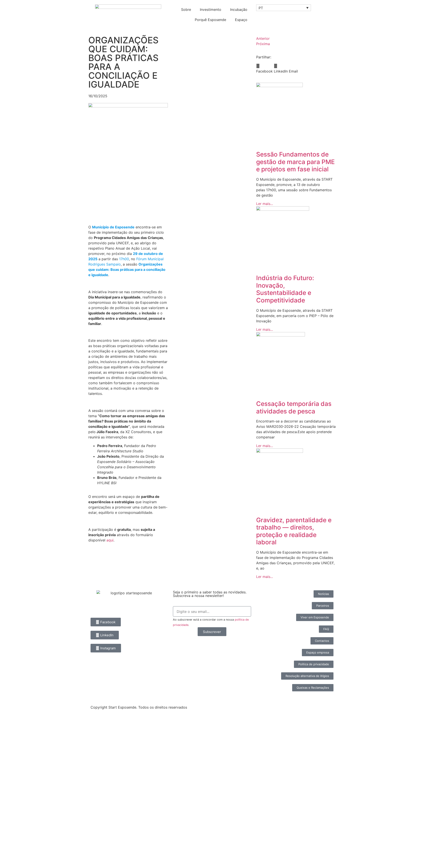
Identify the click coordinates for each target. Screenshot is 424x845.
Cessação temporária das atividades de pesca (293, 407)
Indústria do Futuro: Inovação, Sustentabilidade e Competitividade (285, 289)
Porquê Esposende (210, 19)
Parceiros (16, 796)
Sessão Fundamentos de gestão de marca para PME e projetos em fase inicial (295, 162)
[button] (264, 68)
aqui (110, 540)
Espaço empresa (24, 806)
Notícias (15, 745)
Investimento (210, 9)
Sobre (186, 9)
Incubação (238, 9)
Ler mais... (264, 203)
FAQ (10, 816)
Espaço (241, 19)
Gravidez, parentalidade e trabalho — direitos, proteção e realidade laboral (293, 531)
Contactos (17, 827)
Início (11, 725)
